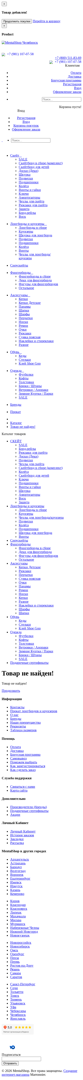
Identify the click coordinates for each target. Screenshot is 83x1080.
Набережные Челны (24, 928)
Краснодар (18, 905)
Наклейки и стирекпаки (36, 341)
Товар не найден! (22, 426)
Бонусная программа (66, 80)
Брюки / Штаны (30, 386)
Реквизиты (18, 726)
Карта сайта (18, 790)
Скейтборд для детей (34, 167)
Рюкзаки (25, 333)
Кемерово (17, 894)
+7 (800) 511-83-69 (68, 58)
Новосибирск (20, 946)
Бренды (15, 718)
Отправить (10, 1063)
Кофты (24, 378)
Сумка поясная (29, 337)
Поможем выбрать (23, 762)
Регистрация (72, 84)
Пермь (15, 961)
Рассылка (17, 843)
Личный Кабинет (23, 831)
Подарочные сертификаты (29, 811)
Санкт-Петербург (22, 984)
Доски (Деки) (28, 171)
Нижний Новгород (24, 931)
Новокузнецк (20, 935)
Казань (15, 890)
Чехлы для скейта (31, 201)
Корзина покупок (26, 125)
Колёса (24, 186)
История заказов (22, 835)
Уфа (13, 1007)
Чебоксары (18, 1011)
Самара (15, 973)
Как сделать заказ (23, 770)
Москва (15, 920)
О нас (14, 715)
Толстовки (26, 382)
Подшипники (29, 182)
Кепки (23, 299)
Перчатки (26, 318)
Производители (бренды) (28, 807)
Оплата (76, 72)
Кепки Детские (30, 303)
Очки (23, 329)
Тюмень (16, 999)
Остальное (26, 288)
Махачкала (18, 916)
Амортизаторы (29, 197)
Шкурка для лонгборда (35, 235)
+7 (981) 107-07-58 (20, 54)
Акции (15, 814)
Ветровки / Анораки (33, 390)
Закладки (17, 839)
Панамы (25, 306)
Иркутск (16, 886)
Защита (24, 209)
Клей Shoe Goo (30, 363)
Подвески (26, 178)
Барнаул (16, 867)
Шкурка (24, 174)
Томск (14, 995)
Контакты (17, 707)
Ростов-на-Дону (21, 965)
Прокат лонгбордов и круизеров (33, 711)
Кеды (22, 356)
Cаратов (16, 977)
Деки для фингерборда (35, 280)
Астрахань (18, 863)
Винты (24, 250)
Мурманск (17, 924)
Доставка (74, 76)
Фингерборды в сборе (35, 276)
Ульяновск (17, 1003)
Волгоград (18, 871)
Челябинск (18, 1015)
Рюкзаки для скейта (33, 205)
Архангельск (19, 859)
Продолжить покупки (16, 21)
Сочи (14, 988)
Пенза (14, 958)
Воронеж (16, 874)
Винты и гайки (30, 190)
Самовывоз (18, 758)
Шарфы (24, 314)
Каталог (16, 423)
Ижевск (15, 882)
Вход (77, 88)
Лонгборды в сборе (33, 227)
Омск (14, 950)
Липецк (15, 912)
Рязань (15, 969)
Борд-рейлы (27, 213)
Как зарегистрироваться (27, 766)
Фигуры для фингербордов (38, 284)
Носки (23, 322)
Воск (22, 216)
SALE (23, 159)
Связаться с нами (22, 786)
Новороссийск (20, 942)
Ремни (23, 325)
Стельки (25, 359)
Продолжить (11, 690)
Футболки (26, 374)
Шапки (24, 310)
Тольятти (16, 992)
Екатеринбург (20, 878)
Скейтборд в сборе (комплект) (41, 163)
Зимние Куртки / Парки (36, 393)
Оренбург (17, 954)
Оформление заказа (67, 92)
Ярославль (18, 1018)
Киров (15, 901)
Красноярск (18, 908)
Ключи (24, 193)
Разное (24, 345)
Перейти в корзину (46, 21)
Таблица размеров (23, 730)
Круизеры (26, 231)
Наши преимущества (25, 722)
